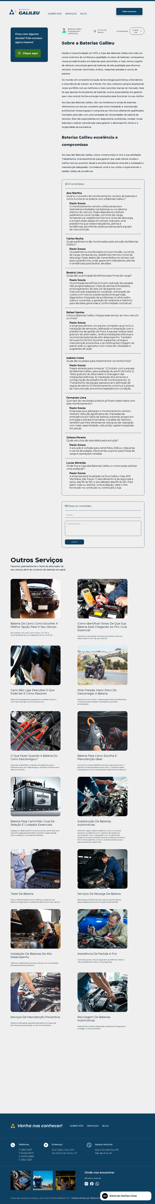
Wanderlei (119, 1079)
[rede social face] (92, 1184)
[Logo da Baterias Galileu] (25, 11)
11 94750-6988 (26, 1156)
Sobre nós (55, 13)
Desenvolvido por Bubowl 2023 (87, 1198)
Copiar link (136, 31)
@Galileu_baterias (93, 1178)
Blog (83, 13)
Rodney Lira (78, 1079)
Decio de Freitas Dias (31, 1079)
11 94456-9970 (26, 1153)
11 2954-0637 (25, 1149)
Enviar (74, 542)
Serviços (71, 13)
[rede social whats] (97, 1184)
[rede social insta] (86, 1184)
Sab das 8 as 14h (103, 1153)
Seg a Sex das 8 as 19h (107, 1149)
